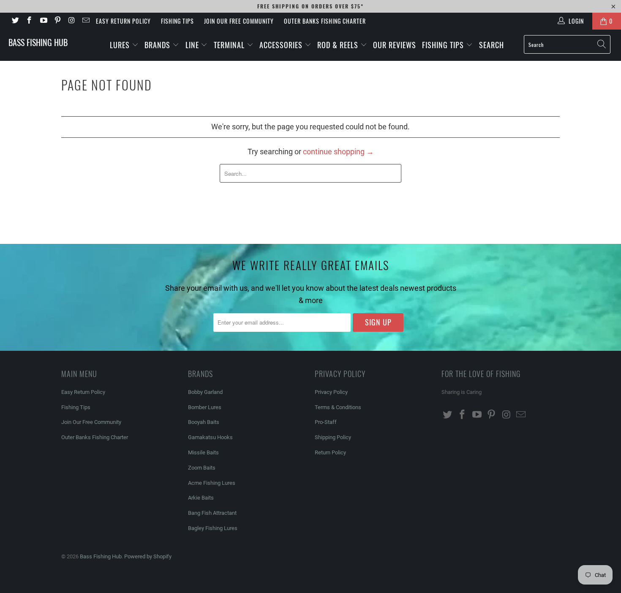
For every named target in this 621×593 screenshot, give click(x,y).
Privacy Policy (331, 392)
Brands (158, 44)
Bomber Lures (204, 407)
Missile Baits (203, 452)
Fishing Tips (177, 20)
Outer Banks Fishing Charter (325, 20)
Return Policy (330, 452)
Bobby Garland (205, 392)
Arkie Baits (201, 498)
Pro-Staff (326, 422)
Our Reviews (394, 44)
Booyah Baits (203, 422)
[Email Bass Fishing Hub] (86, 21)
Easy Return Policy (123, 20)
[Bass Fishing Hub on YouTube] (43, 21)
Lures (121, 44)
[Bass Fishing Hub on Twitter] (15, 21)
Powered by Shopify (148, 556)
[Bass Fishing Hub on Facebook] (29, 21)
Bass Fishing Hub (38, 42)
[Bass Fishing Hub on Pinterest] (57, 21)
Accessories (282, 44)
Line (193, 44)
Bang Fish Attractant (212, 513)
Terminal (230, 44)
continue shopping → (338, 151)
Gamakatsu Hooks (210, 437)
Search (491, 44)
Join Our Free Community (239, 20)
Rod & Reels (338, 44)
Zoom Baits (201, 468)
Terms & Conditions (338, 407)
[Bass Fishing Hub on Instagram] (71, 21)
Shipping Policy (333, 437)
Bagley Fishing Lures (212, 528)
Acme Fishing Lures (211, 483)
